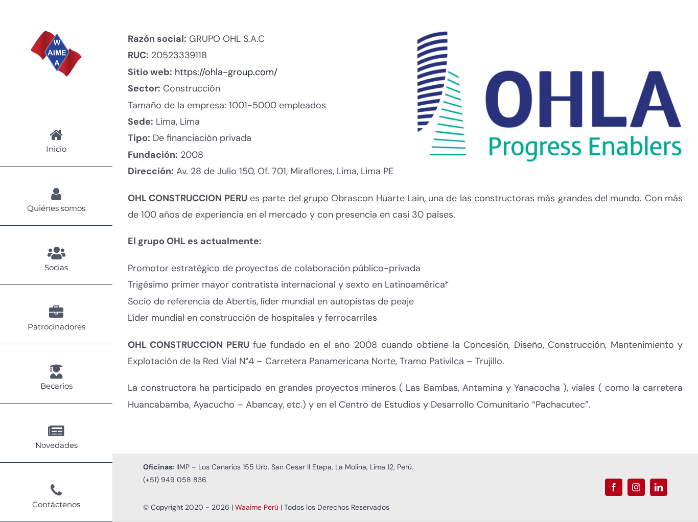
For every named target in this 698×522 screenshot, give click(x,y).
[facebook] (613, 487)
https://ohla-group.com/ (226, 72)
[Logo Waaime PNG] (56, 35)
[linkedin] (658, 487)
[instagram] (636, 487)
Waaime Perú (256, 507)
